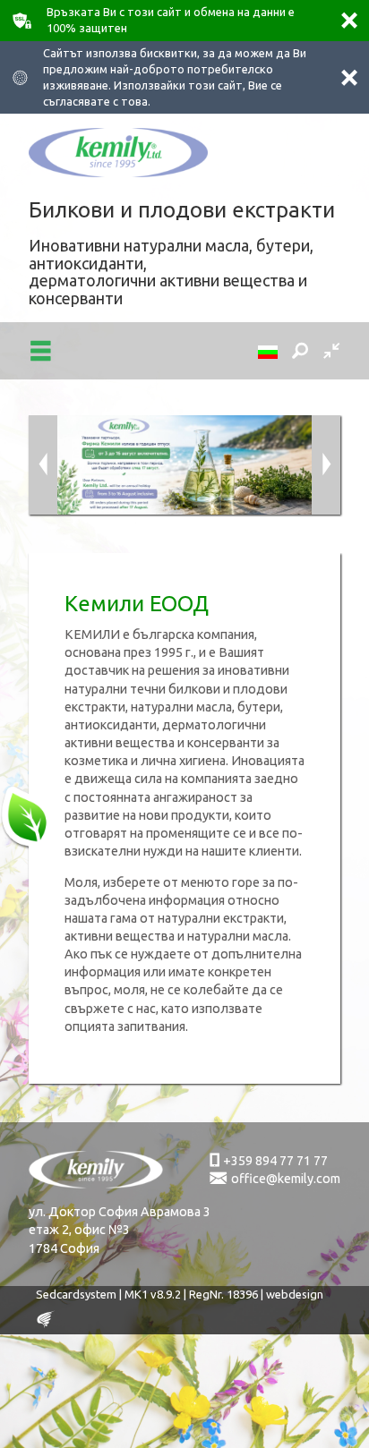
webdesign (294, 1294)
